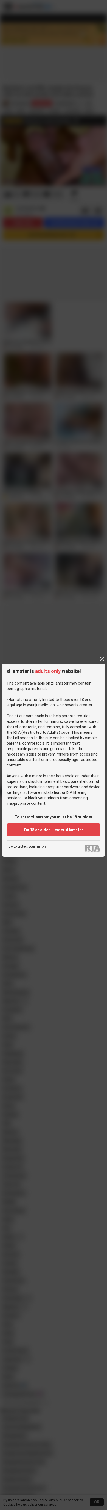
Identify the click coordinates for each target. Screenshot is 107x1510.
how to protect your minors (27, 846)
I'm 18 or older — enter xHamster (53, 830)
